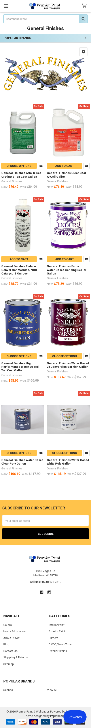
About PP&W (11, 638)
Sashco (8, 690)
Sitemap (8, 664)
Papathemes (58, 716)
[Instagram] (49, 592)
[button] (83, 51)
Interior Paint (56, 625)
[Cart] (85, 5)
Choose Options (19, 166)
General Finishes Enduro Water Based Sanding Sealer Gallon (67, 270)
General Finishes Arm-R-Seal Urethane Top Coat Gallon (21, 174)
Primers (53, 638)
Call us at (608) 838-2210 (45, 581)
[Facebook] (41, 592)
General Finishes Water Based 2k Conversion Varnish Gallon (68, 365)
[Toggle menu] (6, 6)
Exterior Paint (57, 631)
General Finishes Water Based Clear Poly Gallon (22, 461)
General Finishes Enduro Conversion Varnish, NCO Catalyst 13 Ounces (19, 270)
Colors (7, 625)
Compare (41, 166)
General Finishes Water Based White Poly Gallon (68, 461)
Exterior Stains (58, 651)
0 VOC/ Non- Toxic (60, 644)
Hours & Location (14, 631)
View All (52, 690)
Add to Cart (64, 166)
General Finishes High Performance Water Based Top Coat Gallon (20, 367)
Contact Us (10, 651)
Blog (6, 644)
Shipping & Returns (15, 657)
